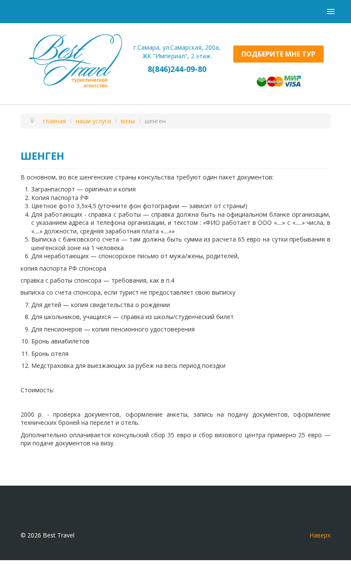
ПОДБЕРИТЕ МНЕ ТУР (278, 54)
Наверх (319, 535)
